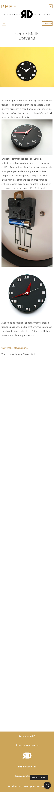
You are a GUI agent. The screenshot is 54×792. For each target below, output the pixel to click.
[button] (50, 6)
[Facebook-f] (3, 6)
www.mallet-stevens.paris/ (15, 347)
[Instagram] (7, 6)
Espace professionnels (27, 776)
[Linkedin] (11, 6)
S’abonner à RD (27, 736)
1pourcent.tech (38, 786)
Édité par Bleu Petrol (27, 745)
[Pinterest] (15, 6)
